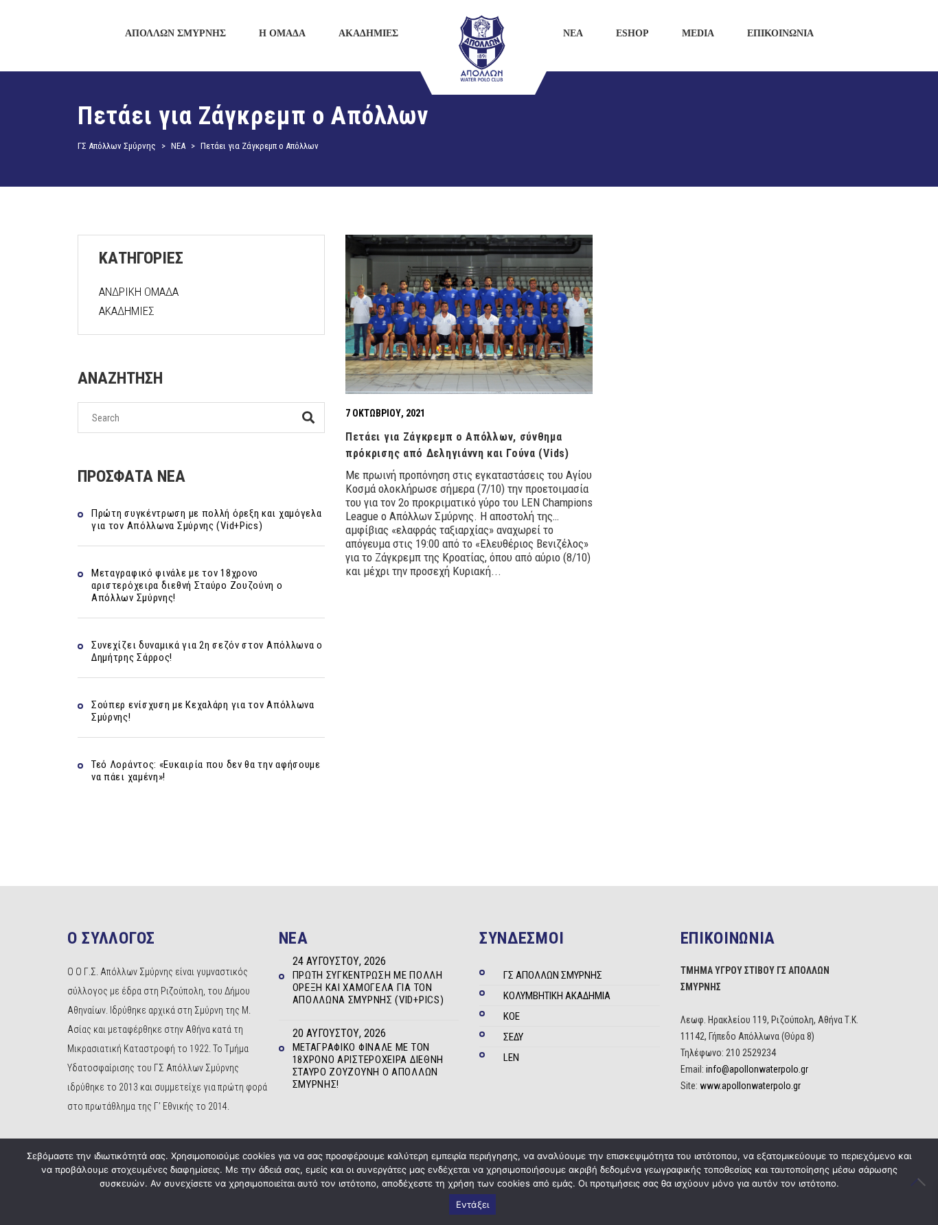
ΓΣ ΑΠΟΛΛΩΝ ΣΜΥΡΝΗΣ (552, 975)
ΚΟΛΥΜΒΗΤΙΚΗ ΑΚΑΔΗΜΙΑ (556, 996)
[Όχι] (921, 1182)
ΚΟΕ (511, 1016)
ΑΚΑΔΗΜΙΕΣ (127, 311)
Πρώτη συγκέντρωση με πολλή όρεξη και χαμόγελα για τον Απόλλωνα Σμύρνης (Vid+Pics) (206, 519)
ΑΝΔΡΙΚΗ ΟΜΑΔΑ (139, 292)
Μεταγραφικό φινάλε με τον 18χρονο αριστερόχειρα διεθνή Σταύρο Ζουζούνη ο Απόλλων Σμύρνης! (187, 585)
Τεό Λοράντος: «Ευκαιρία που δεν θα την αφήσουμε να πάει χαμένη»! (206, 770)
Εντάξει (473, 1204)
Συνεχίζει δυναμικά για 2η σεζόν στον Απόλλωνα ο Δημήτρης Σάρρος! (207, 651)
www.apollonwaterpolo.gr (750, 1085)
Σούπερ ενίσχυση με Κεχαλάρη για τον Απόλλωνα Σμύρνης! (202, 711)
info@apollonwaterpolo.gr (757, 1069)
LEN (511, 1057)
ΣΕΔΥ (513, 1037)
